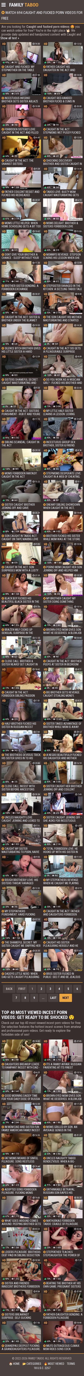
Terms (71, 1363)
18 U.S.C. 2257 (42, 1368)
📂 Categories (31, 1363)
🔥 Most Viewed (54, 1363)
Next (65, 997)
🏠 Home (14, 1363)
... (43, 997)
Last (53, 997)
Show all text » (9, 38)
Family (23, 5)
